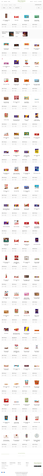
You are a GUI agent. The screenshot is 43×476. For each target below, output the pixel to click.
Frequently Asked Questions (5, 465)
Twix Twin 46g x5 (26, 48)
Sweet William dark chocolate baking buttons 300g (16, 263)
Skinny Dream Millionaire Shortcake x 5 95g (37, 298)
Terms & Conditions (4, 464)
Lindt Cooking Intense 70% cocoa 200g (6, 20)
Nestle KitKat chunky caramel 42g (26, 244)
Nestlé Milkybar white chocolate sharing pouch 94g (16, 352)
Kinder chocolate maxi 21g (16, 404)
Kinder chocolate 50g (16, 226)
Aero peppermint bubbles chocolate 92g (26, 405)
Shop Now (3, 36)
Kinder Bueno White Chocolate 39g (6, 369)
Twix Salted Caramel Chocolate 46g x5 (6, 49)
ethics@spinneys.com (24, 473)
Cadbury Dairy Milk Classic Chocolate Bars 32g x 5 (16, 120)
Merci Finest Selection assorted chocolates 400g (6, 440)
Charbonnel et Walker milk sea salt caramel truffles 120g (36, 441)
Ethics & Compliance (4, 468)
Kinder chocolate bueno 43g (16, 280)
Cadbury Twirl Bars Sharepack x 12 (36, 316)
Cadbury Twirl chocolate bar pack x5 (16, 66)
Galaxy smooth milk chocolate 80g (6, 351)
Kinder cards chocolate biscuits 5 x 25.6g (26, 351)
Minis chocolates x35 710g (26, 137)
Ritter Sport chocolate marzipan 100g (6, 405)
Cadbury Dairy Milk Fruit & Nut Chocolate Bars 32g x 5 (6, 209)
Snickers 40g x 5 (6, 333)
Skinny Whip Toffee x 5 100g (6, 316)
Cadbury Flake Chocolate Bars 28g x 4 (6, 173)
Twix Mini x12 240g (6, 119)
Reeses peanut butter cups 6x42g (26, 84)
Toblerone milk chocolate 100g (16, 387)
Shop (2, 1)
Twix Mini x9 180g (16, 315)
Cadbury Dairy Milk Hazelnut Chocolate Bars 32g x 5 (26, 156)
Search (31, 1)
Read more (17, 36)
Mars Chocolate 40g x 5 (16, 48)
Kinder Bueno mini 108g (37, 422)
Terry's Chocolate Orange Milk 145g (6, 422)
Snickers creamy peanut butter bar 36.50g (37, 280)
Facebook (27, 464)
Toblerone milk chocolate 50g (6, 387)
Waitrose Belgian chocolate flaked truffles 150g (26, 280)
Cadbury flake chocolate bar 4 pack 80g (27, 333)
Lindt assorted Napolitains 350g (26, 440)
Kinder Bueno (36, 66)
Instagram (27, 465)
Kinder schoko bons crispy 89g (6, 298)
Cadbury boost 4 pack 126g (37, 209)
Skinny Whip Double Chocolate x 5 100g (6, 102)
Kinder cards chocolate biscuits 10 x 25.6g (37, 405)
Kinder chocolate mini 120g (26, 386)
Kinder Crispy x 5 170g (26, 315)
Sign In (35, 1)
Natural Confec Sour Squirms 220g (36, 351)
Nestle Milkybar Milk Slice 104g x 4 (16, 155)
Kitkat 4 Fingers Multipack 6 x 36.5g (26, 227)
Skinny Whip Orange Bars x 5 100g (26, 191)
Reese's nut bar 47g (36, 333)
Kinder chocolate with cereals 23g (6, 280)
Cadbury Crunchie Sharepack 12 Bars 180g (37, 120)
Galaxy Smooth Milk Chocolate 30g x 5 (26, 209)
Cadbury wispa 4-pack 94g (6, 226)
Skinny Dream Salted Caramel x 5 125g (26, 20)
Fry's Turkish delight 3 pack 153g (6, 66)
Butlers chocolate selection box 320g (26, 262)
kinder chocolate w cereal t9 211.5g (16, 298)
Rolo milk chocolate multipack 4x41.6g (16, 138)
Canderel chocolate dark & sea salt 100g (6, 262)
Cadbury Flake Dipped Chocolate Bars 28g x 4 (16, 209)
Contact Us (11, 464)
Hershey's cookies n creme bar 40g (16, 369)
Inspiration (5, 1)
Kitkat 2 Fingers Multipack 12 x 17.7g (37, 138)
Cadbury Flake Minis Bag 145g (37, 155)
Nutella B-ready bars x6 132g (6, 191)
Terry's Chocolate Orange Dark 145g (26, 173)
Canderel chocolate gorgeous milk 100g (16, 422)
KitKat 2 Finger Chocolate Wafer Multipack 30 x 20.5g (16, 333)
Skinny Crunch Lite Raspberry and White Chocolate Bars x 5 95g (27, 298)
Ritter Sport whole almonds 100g (6, 244)
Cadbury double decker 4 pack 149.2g (37, 49)
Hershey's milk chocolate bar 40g (26, 369)
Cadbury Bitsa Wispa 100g (36, 244)
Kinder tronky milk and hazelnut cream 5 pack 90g (16, 173)
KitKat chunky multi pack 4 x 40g (16, 102)
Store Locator (19, 464)
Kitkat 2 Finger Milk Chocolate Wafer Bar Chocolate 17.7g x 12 (36, 227)
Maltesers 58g (16, 20)
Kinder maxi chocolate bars (26, 66)
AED (39, 1)
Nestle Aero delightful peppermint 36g (37, 262)
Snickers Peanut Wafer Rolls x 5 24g (16, 84)
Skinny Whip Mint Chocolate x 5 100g (36, 20)
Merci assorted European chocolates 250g (16, 440)
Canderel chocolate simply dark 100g (26, 422)
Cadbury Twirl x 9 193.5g (6, 155)
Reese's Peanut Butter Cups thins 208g (37, 387)
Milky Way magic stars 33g (37, 173)
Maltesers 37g (16, 244)
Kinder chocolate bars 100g (6, 138)
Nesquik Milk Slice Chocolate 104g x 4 (26, 102)
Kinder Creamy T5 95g (6, 84)
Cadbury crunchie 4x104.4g (26, 120)
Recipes (9, 1)
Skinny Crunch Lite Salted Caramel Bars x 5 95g (37, 84)
